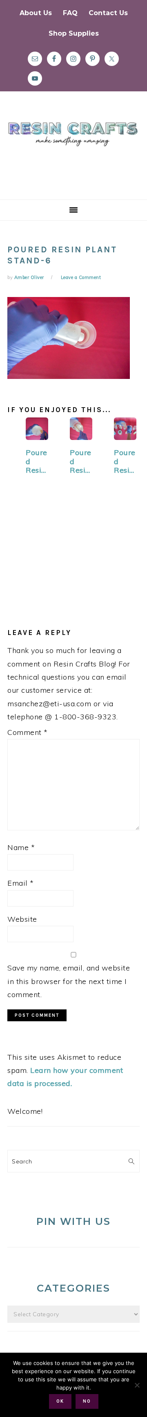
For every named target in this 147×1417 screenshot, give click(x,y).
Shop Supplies (74, 33)
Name (21, 847)
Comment (27, 732)
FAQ (70, 13)
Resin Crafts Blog (73, 153)
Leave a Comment (81, 277)
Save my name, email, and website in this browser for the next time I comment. (68, 981)
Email (20, 883)
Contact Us (108, 13)
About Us (36, 13)
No (87, 1401)
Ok (60, 1401)
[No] (137, 1385)
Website (22, 919)
